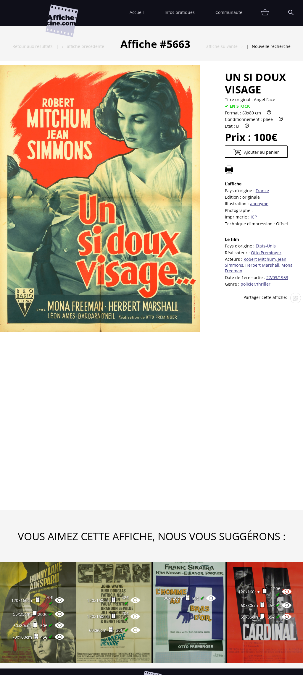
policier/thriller (255, 284)
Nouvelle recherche (271, 46)
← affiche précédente (83, 46)
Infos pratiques (180, 12)
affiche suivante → (224, 46)
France (262, 190)
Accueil (137, 12)
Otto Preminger (266, 252)
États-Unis (266, 246)
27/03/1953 (277, 277)
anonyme (259, 203)
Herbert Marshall (262, 265)
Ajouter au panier (261, 152)
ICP (254, 217)
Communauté (228, 12)
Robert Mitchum (260, 259)
